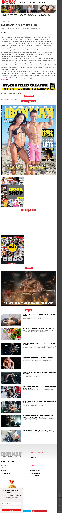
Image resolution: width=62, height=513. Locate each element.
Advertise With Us (35, 476)
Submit (11, 510)
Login (20, 93)
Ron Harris (4, 32)
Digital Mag (42, 2)
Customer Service (6, 473)
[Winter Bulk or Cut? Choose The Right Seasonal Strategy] (11, 412)
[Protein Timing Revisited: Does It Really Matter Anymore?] (11, 354)
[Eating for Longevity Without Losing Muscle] (11, 340)
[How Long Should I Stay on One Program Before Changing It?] (11, 397)
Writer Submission (35, 473)
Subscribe (23, 2)
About (31, 455)
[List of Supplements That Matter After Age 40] (11, 368)
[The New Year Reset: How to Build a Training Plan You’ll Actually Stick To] (11, 426)
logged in (8, 99)
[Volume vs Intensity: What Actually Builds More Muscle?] (11, 383)
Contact (32, 468)
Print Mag (33, 2)
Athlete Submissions (35, 470)
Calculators (33, 457)
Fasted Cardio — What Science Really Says (37, 430)
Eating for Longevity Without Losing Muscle (38, 328)
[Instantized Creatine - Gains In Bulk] (29, 90)
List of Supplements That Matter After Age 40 (38, 358)
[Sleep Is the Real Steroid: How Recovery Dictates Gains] (11, 325)
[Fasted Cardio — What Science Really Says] (11, 441)
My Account (4, 470)
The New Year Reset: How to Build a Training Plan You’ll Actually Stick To (38, 416)
